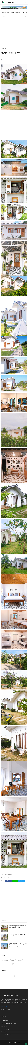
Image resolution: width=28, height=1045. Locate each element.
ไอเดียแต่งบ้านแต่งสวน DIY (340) (8, 1023)
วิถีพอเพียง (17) (4, 1032)
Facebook (9, 880)
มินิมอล (9, 877)
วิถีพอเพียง (17, 964)
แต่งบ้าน (20, 960)
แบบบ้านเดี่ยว (3, 48)
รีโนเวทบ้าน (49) (5, 1029)
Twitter (22, 880)
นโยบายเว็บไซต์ (4, 1006)
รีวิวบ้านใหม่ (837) (5, 1020)
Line (16, 880)
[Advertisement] (14, 34)
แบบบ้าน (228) (4, 1026)
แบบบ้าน (13, 960)
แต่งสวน (4, 964)
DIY (10, 964)
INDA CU (11, 975)
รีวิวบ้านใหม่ (11, 929)
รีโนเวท (5, 877)
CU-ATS (4, 975)
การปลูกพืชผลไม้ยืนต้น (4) (7, 1035)
